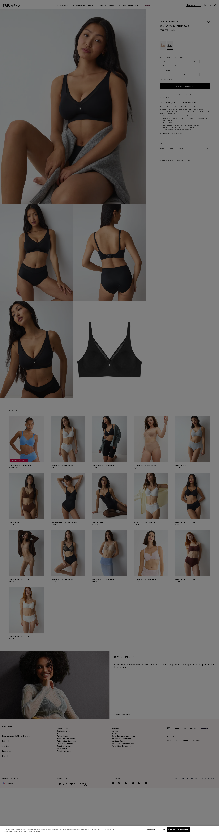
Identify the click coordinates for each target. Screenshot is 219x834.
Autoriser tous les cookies (178, 829)
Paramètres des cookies (155, 829)
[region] (109, 830)
